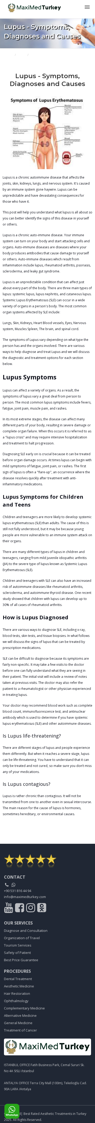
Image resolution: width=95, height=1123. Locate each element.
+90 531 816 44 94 (17, 890)
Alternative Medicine (20, 1015)
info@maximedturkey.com (25, 896)
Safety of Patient (17, 952)
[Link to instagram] (31, 909)
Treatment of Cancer (20, 1030)
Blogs (21, 55)
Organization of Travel (22, 938)
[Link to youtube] (9, 909)
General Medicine (18, 1022)
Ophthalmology (16, 1000)
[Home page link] (32, 6)
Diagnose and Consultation (26, 930)
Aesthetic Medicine (19, 986)
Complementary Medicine (24, 1008)
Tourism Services (17, 945)
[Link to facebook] (20, 909)
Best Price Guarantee (21, 960)
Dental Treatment (18, 978)
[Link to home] (47, 1047)
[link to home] (47, 861)
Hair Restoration (17, 993)
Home (8, 55)
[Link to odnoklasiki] (41, 909)
